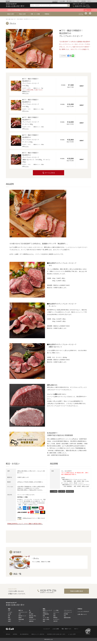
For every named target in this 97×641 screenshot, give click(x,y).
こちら (27, 93)
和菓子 (9, 621)
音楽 (54, 614)
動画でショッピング (47, 610)
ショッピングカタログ (83, 611)
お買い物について (82, 614)
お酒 (20, 614)
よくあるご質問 (71, 634)
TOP (7, 19)
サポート (89, 1)
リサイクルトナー (68, 610)
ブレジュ (12, 23)
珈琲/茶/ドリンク (22, 615)
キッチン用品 (46, 617)
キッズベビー (56, 619)
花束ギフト (45, 612)
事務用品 (55, 617)
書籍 (54, 615)
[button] (25, 69)
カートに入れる (50, 172)
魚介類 (9, 614)
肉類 (9, 19)
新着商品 (47, 14)
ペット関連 (55, 610)
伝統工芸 (55, 621)
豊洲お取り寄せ (32, 615)
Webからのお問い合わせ (76, 591)
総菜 (30, 612)
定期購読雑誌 (46, 614)
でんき (78, 1)
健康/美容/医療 (67, 617)
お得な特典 (83, 1)
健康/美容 (31, 621)
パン (20, 621)
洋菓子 (9, 619)
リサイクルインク (68, 612)
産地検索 (31, 617)
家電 (44, 615)
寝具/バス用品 (46, 619)
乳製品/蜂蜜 (21, 619)
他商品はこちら (26, 91)
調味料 (20, 617)
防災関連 (66, 614)
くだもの (10, 612)
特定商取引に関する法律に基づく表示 (56, 634)
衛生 (65, 615)
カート (90, 15)
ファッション (56, 612)
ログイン (85, 15)
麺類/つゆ (21, 610)
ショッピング (54, 1)
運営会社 (8, 634)
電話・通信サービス (70, 1)
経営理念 (15, 634)
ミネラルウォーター (23, 612)
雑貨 (44, 621)
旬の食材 (31, 614)
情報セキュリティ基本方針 (37, 634)
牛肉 (12, 19)
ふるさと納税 (62, 1)
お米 (9, 610)
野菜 (9, 617)
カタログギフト (32, 619)
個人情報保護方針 (24, 634)
